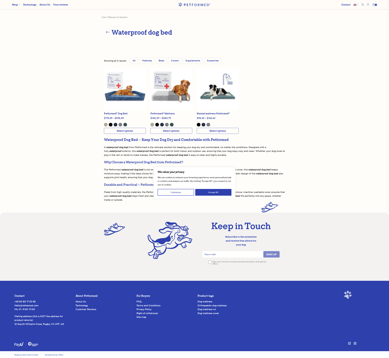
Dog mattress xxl (207, 309)
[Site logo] (194, 4)
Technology (82, 305)
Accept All (213, 192)
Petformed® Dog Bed (115, 113)
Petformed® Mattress (162, 113)
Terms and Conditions (148, 305)
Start (104, 17)
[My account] (368, 5)
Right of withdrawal (147, 313)
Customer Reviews (86, 309)
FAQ (139, 301)
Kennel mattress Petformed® (213, 113)
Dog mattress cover (208, 313)
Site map (141, 317)
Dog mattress (205, 301)
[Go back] (108, 32)
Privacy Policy (143, 309)
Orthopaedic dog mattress (212, 305)
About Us (81, 301)
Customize (176, 192)
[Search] (362, 5)
